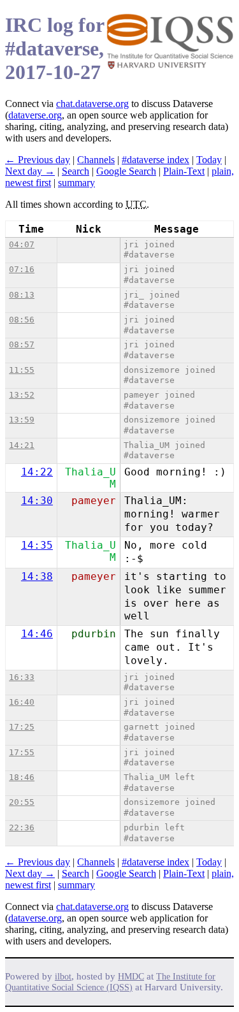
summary (76, 182)
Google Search (126, 171)
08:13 (21, 295)
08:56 (21, 319)
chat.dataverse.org (92, 103)
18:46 (21, 777)
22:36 (21, 827)
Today (209, 159)
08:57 (21, 344)
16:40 (21, 702)
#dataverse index (155, 159)
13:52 (21, 395)
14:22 (37, 472)
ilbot (63, 976)
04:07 (21, 244)
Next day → (30, 171)
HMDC (131, 976)
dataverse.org (35, 115)
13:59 (21, 419)
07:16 (21, 269)
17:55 (21, 752)
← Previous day (37, 159)
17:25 (21, 727)
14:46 (37, 634)
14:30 (37, 501)
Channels (96, 159)
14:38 (37, 576)
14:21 (21, 445)
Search (75, 171)
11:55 (21, 370)
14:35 (37, 545)
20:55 (21, 802)
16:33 (21, 677)
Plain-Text (184, 171)
